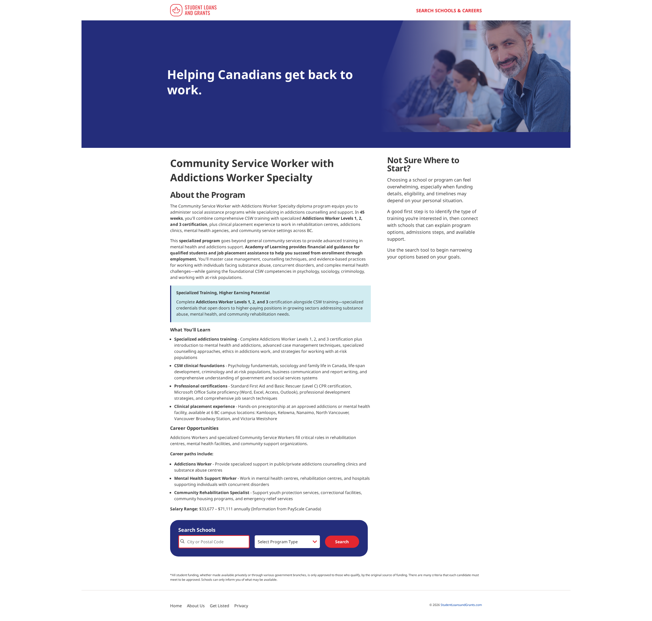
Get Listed (219, 606)
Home (176, 606)
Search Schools (196, 529)
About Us (196, 606)
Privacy (241, 606)
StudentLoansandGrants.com (461, 605)
